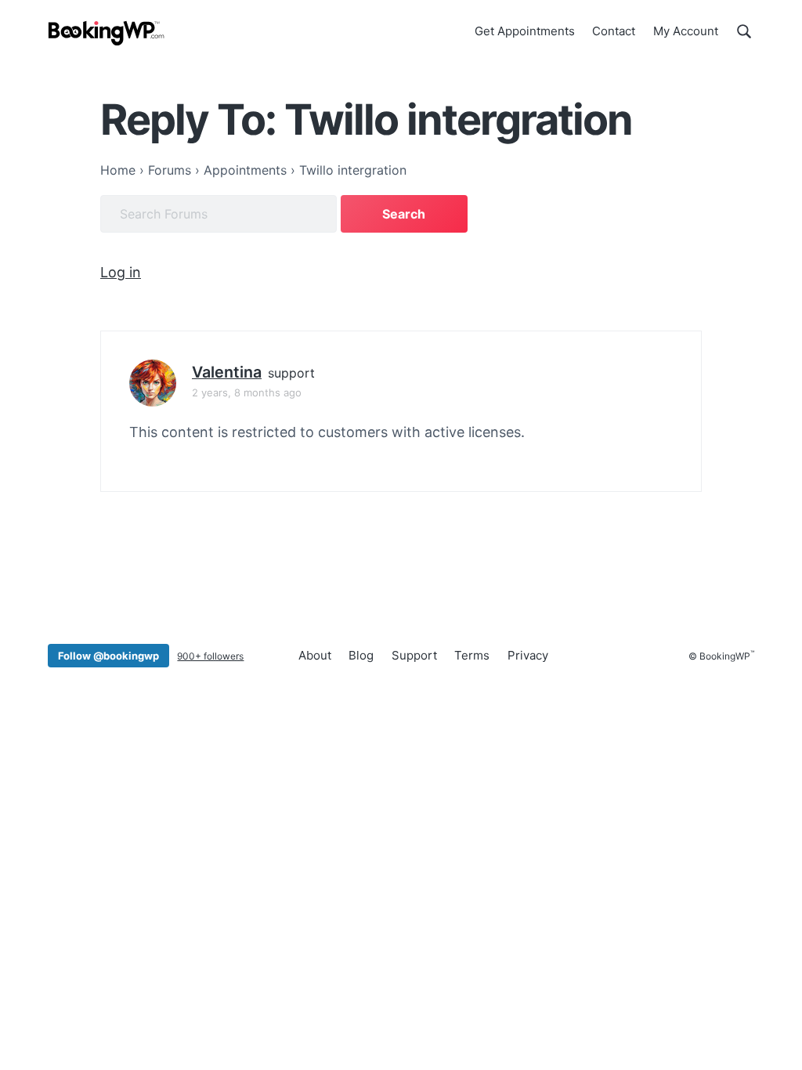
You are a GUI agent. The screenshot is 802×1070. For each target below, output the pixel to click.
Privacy (528, 655)
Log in (120, 272)
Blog (361, 655)
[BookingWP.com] (106, 33)
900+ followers (210, 656)
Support (414, 655)
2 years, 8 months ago (247, 392)
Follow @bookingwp (108, 655)
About (314, 655)
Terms (472, 655)
